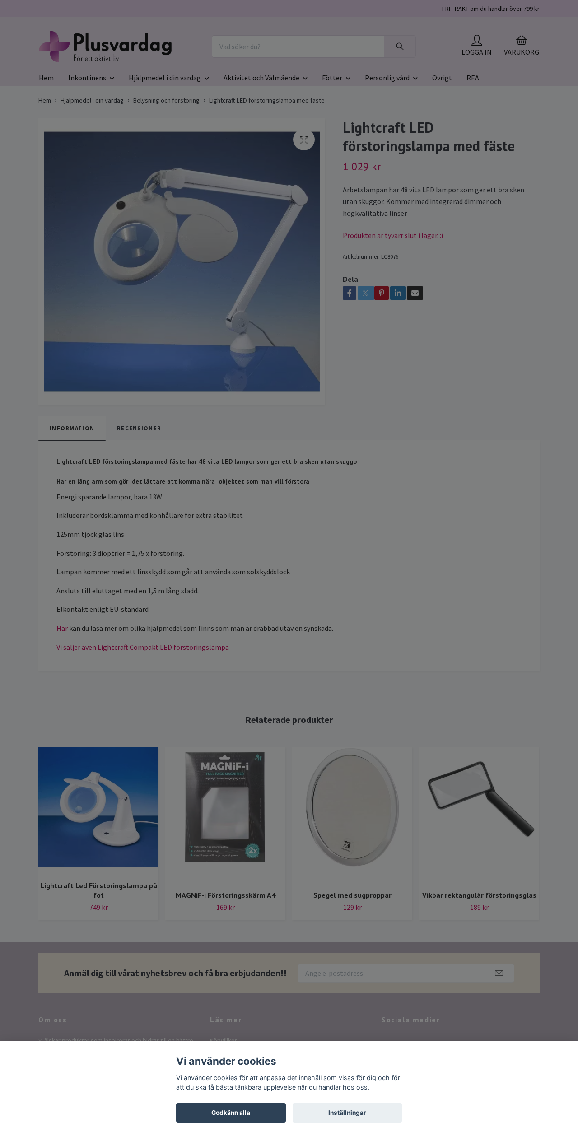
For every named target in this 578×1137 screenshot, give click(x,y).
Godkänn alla (230, 1112)
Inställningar (347, 1112)
